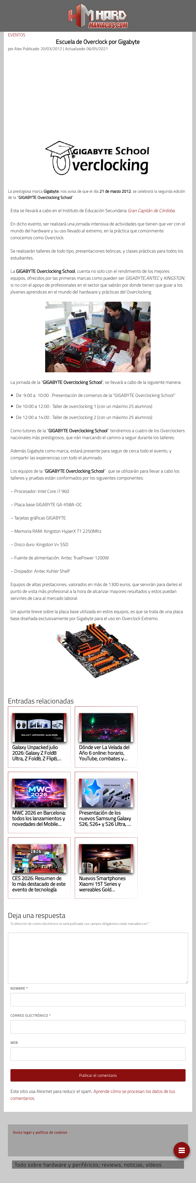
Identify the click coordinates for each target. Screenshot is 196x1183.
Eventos (16, 34)
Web (14, 1042)
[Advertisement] (98, 94)
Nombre (19, 988)
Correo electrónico (30, 1015)
